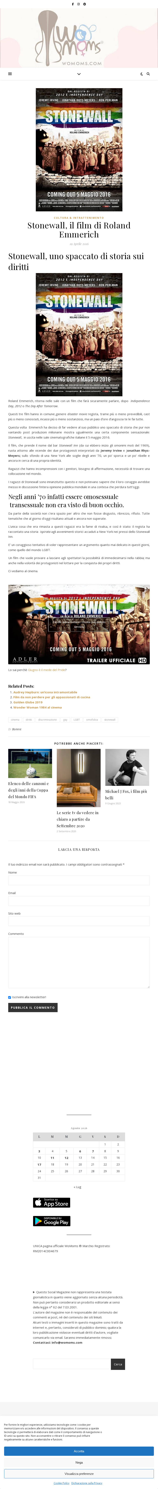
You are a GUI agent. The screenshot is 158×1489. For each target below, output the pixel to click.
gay (65, 719)
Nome (12, 872)
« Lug (77, 1187)
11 (52, 1158)
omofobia (92, 719)
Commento (16, 934)
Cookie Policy (61, 1483)
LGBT (77, 719)
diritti (29, 719)
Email (12, 893)
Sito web (14, 913)
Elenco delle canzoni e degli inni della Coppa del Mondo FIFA (28, 790)
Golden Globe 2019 (27, 702)
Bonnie (17, 729)
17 (39, 1164)
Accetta (79, 1451)
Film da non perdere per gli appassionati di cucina (51, 697)
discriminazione (47, 719)
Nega (79, 1462)
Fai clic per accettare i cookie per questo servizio (79, 624)
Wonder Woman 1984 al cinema (37, 707)
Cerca (118, 1364)
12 (66, 1158)
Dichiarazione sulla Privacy (86, 1483)
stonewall (109, 719)
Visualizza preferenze (79, 1473)
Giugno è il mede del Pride (46, 670)
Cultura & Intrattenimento (79, 218)
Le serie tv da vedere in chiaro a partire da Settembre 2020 (78, 819)
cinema (15, 719)
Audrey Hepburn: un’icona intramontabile (45, 692)
